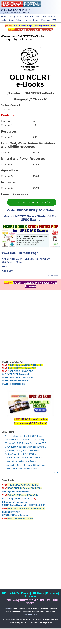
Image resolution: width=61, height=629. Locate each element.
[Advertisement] (30, 320)
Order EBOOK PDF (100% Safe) (32, 202)
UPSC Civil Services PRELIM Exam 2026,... (25, 458)
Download (45, 20)
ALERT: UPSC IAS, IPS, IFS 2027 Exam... (24, 436)
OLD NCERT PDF (11, 512)
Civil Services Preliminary (37, 259)
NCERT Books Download (14, 505)
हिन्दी (54, 20)
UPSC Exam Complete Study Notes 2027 (34, 25)
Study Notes (15, 17)
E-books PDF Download (14, 502)
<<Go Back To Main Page (19, 253)
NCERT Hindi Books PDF (14, 384)
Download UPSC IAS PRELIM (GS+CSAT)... (25, 440)
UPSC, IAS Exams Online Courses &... (23, 469)
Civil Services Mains (12, 262)
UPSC (5, 266)
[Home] (21, 6)
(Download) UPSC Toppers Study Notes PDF (25, 443)
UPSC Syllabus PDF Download (15, 492)
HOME (4, 17)
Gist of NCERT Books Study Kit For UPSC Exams (30, 218)
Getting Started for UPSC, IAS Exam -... (23, 454)
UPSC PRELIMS (31, 17)
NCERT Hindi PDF (36, 505)
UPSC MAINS (48, 17)
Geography (7, 271)
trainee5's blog (52, 275)
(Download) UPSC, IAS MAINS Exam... (23, 451)
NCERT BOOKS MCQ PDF (20, 371)
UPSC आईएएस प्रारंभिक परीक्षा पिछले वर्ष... (21, 461)
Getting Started (31, 20)
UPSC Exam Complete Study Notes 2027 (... (25, 447)
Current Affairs (15, 20)
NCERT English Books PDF (15, 381)
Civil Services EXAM (12, 259)
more (56, 472)
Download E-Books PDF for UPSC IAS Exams (26, 465)
